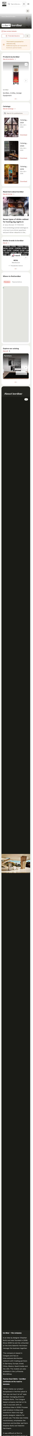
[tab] (7, 282)
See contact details (10, 31)
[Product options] (26, 64)
